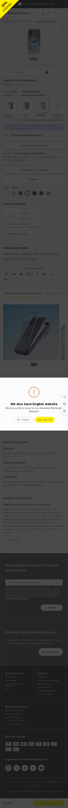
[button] (9, 9)
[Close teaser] (20, 4)
